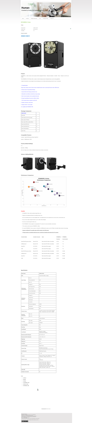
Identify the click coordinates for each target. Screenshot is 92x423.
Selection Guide (25, 384)
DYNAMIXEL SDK (26, 385)
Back (22, 25)
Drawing (24, 379)
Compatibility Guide (26, 382)
